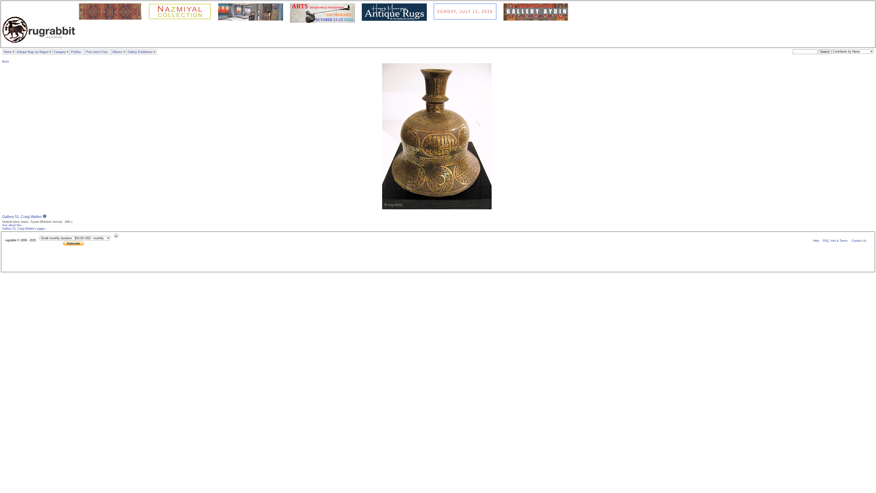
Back (5, 61)
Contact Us (859, 240)
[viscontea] (111, 18)
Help (816, 240)
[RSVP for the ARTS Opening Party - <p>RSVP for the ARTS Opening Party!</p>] (117, 236)
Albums (117, 52)
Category (60, 52)
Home (7, 52)
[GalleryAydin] (251, 19)
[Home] (40, 45)
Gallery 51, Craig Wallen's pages (23, 228)
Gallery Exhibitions (140, 52)
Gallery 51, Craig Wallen (22, 217)
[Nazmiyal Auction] (466, 18)
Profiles (76, 52)
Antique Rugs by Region (33, 52)
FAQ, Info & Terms (835, 240)
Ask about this (11, 225)
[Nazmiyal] (181, 18)
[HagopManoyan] (395, 19)
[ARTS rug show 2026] (323, 22)
